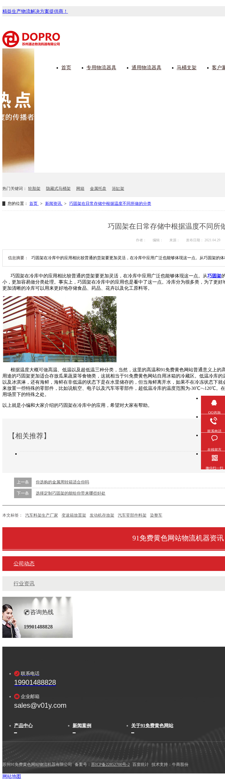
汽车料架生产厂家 (41, 515)
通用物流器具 (146, 67)
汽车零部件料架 (132, 515)
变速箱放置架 (74, 515)
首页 (66, 67)
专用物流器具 (101, 67)
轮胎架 (34, 188)
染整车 (156, 515)
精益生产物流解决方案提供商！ (35, 11)
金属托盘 (98, 188)
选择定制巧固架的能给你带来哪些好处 (70, 493)
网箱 (80, 188)
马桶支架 (187, 67)
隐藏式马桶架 (58, 188)
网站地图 (11, 776)
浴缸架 (118, 188)
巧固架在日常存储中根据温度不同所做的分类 (110, 203)
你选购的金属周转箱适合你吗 (62, 482)
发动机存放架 (102, 515)
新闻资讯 (54, 203)
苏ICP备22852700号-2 (110, 764)
